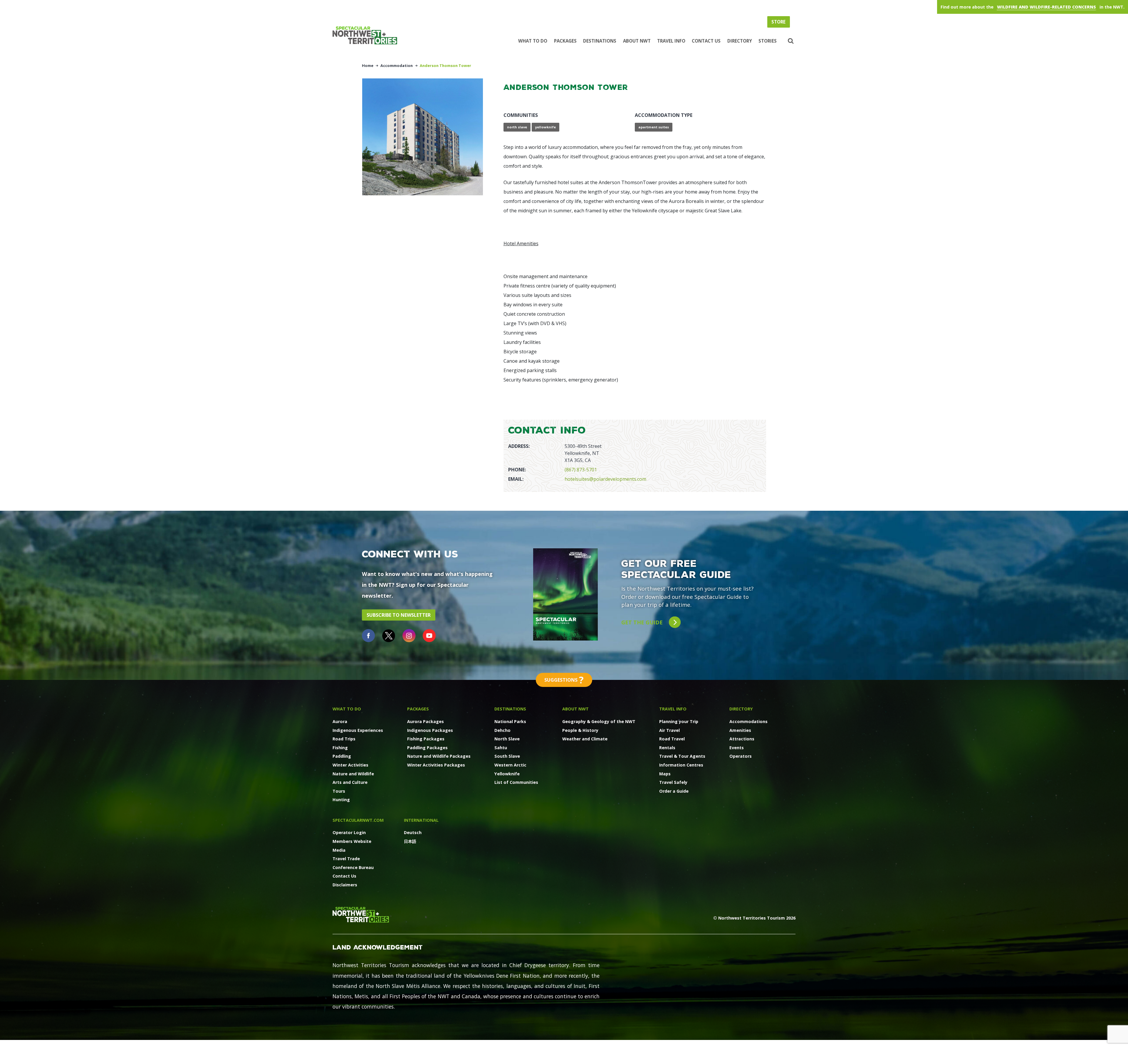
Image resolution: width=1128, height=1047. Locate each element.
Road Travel (672, 739)
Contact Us (706, 41)
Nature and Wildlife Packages (439, 756)
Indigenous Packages (430, 730)
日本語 (410, 841)
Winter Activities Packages (436, 765)
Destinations (599, 41)
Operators (740, 756)
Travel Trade (346, 858)
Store (778, 22)
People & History (580, 730)
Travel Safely (673, 782)
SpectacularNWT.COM (358, 820)
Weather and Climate (584, 739)
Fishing (340, 747)
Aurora (340, 721)
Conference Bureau (353, 867)
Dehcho (502, 730)
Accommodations (748, 721)
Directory (739, 41)
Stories (767, 41)
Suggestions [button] (564, 679)
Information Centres (681, 765)
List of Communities (516, 782)
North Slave (507, 739)
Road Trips (344, 739)
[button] (790, 41)
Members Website (352, 841)
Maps (665, 774)
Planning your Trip (678, 721)
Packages (565, 41)
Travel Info (671, 41)
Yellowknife (507, 774)
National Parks (510, 721)
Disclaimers (345, 885)
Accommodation (396, 65)
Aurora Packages (425, 721)
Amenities (740, 730)
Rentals (667, 747)
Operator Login (349, 832)
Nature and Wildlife (353, 774)
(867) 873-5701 (581, 469)
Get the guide (642, 622)
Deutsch (413, 832)
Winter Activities (350, 765)
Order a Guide (674, 791)
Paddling (342, 756)
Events (736, 747)
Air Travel (669, 730)
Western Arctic (510, 765)
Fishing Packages (425, 739)
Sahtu (500, 747)
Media (339, 850)
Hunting (341, 799)
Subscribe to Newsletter (399, 615)
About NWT (637, 41)
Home (367, 65)
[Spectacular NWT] (367, 35)
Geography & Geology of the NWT (598, 721)
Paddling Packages (427, 747)
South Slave (507, 756)
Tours (339, 791)
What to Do (532, 41)
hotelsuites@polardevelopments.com (605, 479)
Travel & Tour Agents (682, 756)
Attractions (741, 739)
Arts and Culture (350, 782)
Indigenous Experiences (358, 730)
